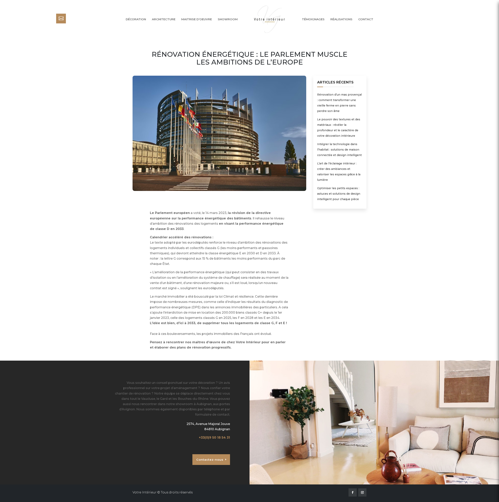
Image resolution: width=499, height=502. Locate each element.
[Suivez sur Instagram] (362, 492)
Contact (365, 19)
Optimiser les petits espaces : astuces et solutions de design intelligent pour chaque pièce (338, 193)
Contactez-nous (209, 459)
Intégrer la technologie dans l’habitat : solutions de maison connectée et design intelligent (339, 149)
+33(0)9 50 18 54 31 (214, 437)
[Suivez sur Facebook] (353, 492)
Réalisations (341, 19)
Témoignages (313, 19)
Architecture (163, 19)
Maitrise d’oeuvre (196, 19)
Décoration (136, 19)
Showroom (228, 19)
